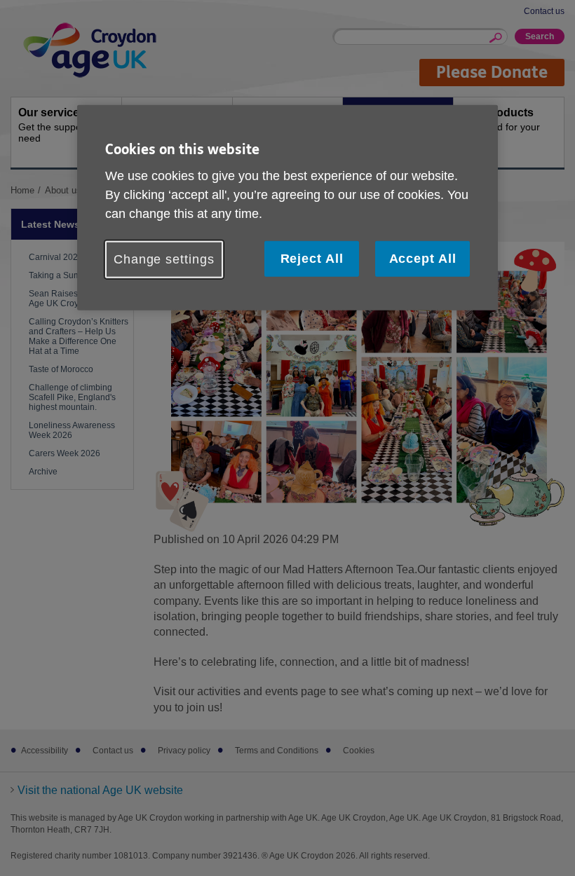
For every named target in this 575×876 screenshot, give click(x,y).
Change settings (164, 259)
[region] (287, 207)
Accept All (422, 259)
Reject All (312, 259)
